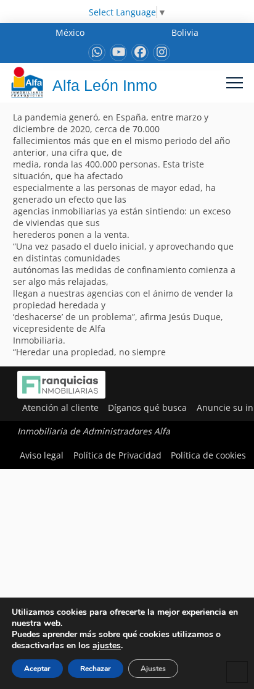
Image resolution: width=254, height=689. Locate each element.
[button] (234, 82)
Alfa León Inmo (104, 85)
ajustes (106, 645)
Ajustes (153, 669)
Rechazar (95, 669)
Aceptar (37, 669)
